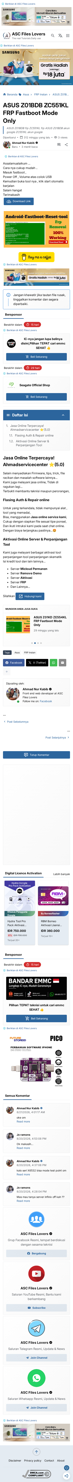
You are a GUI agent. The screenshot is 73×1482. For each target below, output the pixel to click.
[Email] (62, 662)
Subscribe (38, 1307)
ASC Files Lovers (26, 3)
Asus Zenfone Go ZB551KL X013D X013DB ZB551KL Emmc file (46, 623)
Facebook (46, 701)
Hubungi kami (33, 596)
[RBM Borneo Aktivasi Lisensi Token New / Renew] (53, 896)
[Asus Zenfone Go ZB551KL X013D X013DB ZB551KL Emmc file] (18, 624)
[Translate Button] (60, 35)
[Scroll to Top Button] (36, 1452)
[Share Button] (66, 144)
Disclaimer (15, 1460)
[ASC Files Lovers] (6, 35)
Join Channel (39, 1357)
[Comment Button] (59, 144)
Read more (23, 1121)
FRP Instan (29, 652)
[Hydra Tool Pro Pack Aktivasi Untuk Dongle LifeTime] (19, 896)
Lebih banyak (61, 874)
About (61, 1460)
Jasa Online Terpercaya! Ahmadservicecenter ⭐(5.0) (30, 427)
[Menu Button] (68, 35)
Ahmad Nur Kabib (23, 142)
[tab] (32, 643)
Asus (17, 652)
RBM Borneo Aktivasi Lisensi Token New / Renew (53, 923)
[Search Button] (53, 35)
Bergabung (39, 1253)
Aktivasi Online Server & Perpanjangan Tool (32, 443)
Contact (49, 1460)
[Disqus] (36, 814)
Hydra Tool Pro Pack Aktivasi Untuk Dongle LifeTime (16, 923)
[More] (6, 671)
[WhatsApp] (53, 662)
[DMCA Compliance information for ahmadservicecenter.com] (36, 1477)
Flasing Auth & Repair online (34, 435)
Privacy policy (32, 1460)
